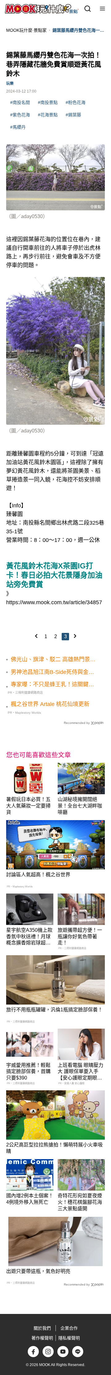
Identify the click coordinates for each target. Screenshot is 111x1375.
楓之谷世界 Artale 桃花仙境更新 (50, 704)
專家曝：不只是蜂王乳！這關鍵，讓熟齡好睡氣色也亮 (52, 684)
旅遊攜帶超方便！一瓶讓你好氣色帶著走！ (80, 936)
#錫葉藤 (73, 114)
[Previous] (36, 636)
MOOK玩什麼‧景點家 (26, 30)
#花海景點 (48, 114)
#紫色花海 (20, 114)
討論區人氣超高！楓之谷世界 (38, 874)
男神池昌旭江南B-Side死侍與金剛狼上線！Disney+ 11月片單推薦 (52, 672)
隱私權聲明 (69, 1338)
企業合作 (69, 1328)
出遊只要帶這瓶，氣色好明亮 (38, 1271)
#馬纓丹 (18, 127)
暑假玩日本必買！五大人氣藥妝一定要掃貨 (28, 806)
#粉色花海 (75, 102)
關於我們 (42, 1328)
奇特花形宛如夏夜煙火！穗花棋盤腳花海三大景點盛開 (80, 1202)
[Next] (75, 636)
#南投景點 (48, 102)
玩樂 (10, 83)
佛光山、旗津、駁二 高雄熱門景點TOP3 (53, 659)
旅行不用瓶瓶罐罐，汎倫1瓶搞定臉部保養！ (54, 1009)
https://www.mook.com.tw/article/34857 (54, 602)
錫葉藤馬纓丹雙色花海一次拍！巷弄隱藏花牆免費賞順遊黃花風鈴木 (78, 30)
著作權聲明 (42, 1338)
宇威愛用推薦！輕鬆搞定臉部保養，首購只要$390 (28, 1072)
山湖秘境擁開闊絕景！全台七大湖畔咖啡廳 (80, 806)
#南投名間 (20, 102)
